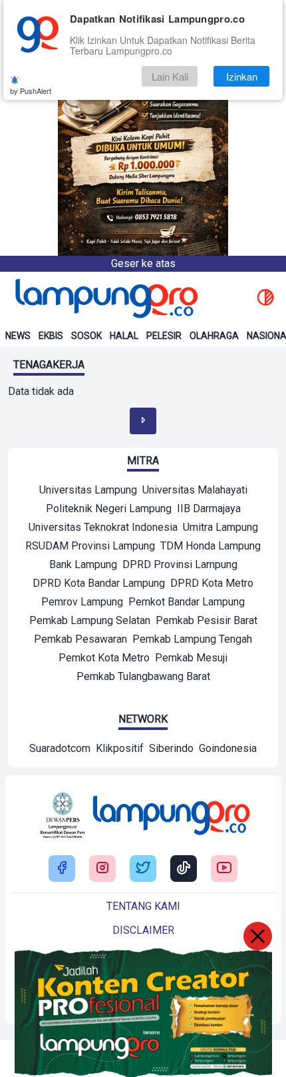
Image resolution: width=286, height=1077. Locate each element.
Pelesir (164, 335)
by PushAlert (30, 90)
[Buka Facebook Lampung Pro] (62, 869)
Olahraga (214, 335)
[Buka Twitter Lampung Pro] (143, 869)
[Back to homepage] (105, 298)
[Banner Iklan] (143, 128)
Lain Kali (170, 76)
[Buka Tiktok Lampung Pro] (184, 869)
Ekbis (51, 335)
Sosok (86, 335)
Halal (124, 335)
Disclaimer (143, 930)
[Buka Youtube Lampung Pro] (224, 869)
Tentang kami (143, 906)
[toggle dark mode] (265, 298)
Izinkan (241, 76)
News (18, 335)
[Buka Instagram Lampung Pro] (102, 869)
